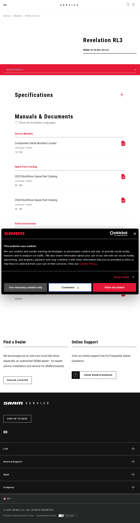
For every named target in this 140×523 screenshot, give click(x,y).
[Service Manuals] (123, 145)
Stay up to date (17, 419)
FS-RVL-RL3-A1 (32, 16)
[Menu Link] (4, 5)
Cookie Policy (88, 263)
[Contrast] (61, 515)
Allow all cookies (114, 287)
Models (18, 16)
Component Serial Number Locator (36, 148)
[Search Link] (128, 5)
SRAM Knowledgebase (98, 375)
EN (8, 498)
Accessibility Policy (46, 515)
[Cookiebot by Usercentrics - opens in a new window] (112, 233)
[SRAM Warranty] (123, 295)
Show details (121, 277)
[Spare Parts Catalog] (123, 178)
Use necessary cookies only (25, 287)
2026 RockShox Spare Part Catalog (36, 204)
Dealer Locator (17, 380)
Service (70, 5)
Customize (68, 287)
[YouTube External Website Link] (5, 432)
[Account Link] (133, 5)
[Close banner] (135, 233)
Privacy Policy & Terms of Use (18, 515)
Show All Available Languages (37, 122)
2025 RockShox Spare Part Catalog (36, 181)
